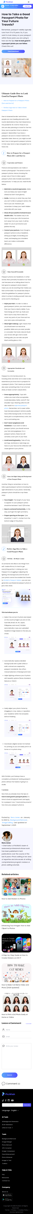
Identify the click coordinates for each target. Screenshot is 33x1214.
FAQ (3, 1174)
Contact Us (6, 1181)
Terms (7, 1210)
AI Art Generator (7, 1125)
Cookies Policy (23, 1210)
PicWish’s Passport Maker (12, 580)
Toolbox (4, 1163)
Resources (5, 1177)
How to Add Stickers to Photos (13, 899)
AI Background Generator (10, 1121)
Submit (9, 1075)
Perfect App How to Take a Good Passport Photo (14, 109)
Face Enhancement (8, 1154)
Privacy (13, 1210)
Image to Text (6, 1160)
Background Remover (18, 820)
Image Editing (7, 822)
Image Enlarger (7, 1142)
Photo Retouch (7, 1145)
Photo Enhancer (7, 1157)
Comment (28, 1023)
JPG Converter (7, 1148)
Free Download (13, 51)
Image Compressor (8, 1151)
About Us (5, 1192)
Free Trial (27, 6)
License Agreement (16, 1212)
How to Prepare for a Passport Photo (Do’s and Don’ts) (15, 102)
